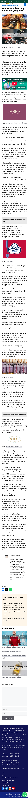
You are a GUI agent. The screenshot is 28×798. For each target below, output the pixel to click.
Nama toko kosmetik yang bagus (12, 677)
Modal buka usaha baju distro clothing (13, 647)
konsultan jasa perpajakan (14, 446)
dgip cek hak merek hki (12, 47)
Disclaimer (19, 796)
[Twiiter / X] (6, 788)
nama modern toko (11, 377)
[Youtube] (13, 788)
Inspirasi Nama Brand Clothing (11, 651)
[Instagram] (10, 788)
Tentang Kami (6, 783)
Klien (3, 775)
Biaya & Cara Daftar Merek (10, 778)
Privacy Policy (10, 796)
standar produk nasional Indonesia (16, 123)
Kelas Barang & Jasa (8, 780)
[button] (24, 794)
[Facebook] (3, 788)
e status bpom (9, 261)
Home (3, 773)
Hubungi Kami (6, 785)
